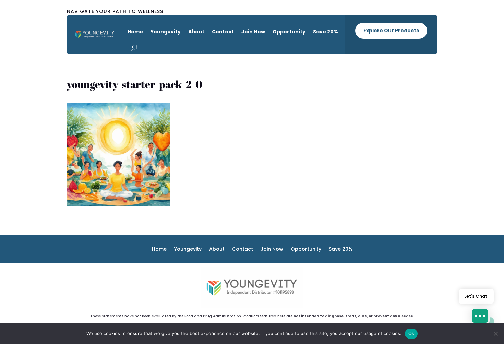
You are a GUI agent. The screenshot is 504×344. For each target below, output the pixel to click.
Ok (411, 333)
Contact (223, 31)
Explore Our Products (391, 30)
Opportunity (289, 31)
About (196, 31)
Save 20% (325, 31)
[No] (495, 333)
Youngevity (166, 31)
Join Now (253, 31)
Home (135, 31)
